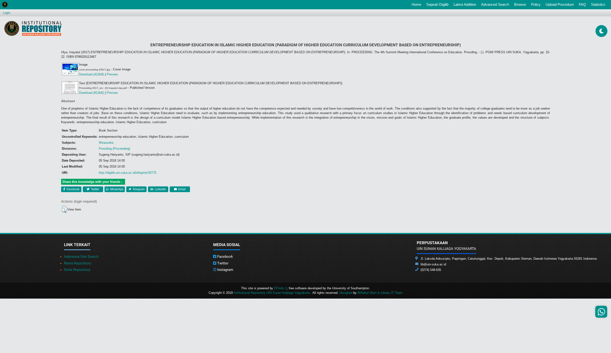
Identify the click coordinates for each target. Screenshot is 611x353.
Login (6, 13)
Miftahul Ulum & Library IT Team (380, 293)
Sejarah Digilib (437, 4)
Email (182, 189)
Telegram (138, 189)
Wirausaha (106, 142)
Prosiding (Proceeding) (114, 148)
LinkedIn (160, 189)
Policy (536, 4)
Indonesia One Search (81, 256)
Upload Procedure (560, 4)
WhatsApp (116, 189)
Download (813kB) (91, 93)
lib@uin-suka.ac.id (433, 264)
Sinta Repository (77, 270)
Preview (112, 74)
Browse (520, 4)
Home (417, 4)
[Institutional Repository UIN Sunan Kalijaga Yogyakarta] (33, 28)
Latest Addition (464, 4)
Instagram (224, 270)
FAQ (582, 4)
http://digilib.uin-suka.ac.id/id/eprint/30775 (127, 172)
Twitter (94, 189)
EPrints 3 (280, 288)
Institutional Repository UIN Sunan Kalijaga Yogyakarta (272, 293)
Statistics (598, 4)
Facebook (72, 189)
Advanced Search (495, 4)
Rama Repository (77, 263)
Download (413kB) (91, 74)
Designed (345, 293)
